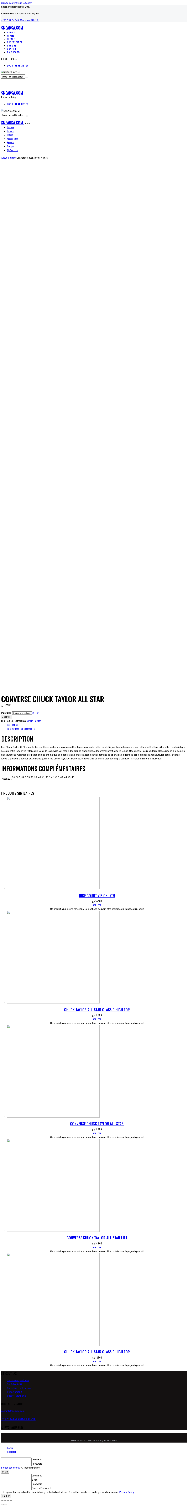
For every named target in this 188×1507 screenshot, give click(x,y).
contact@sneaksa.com (13, 1411)
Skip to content (9, 3)
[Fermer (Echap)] (2, 1500)
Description (12, 725)
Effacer (35, 713)
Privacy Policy (126, 1492)
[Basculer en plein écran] (8, 1500)
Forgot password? (10, 1467)
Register (11, 1451)
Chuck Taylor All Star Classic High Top (97, 1009)
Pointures (6, 713)
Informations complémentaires (21, 729)
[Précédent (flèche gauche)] (2, 1504)
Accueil (5, 157)
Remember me (32, 1467)
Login (10, 1448)
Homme (37, 721)
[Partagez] (5, 1500)
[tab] (97, 725)
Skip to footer (24, 3)
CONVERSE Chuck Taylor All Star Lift (97, 1237)
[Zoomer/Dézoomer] (11, 1500)
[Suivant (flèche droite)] (5, 1504)
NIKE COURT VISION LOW (97, 895)
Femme (13, 157)
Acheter (6, 717)
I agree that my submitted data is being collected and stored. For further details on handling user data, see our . (69, 1492)
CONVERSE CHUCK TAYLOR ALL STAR (97, 1123)
